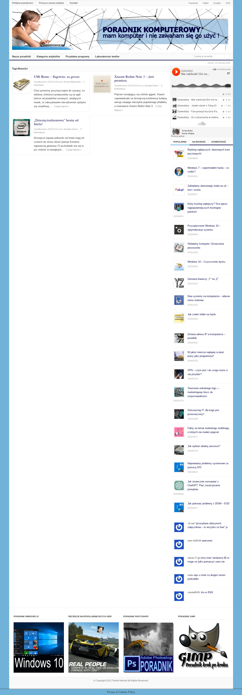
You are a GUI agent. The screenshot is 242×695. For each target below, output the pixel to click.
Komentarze (218, 142)
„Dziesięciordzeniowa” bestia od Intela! (56, 122)
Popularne (179, 142)
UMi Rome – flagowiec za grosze (57, 76)
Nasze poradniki (21, 56)
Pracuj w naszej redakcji (51, 3)
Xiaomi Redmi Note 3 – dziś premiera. (134, 78)
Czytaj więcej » (61, 106)
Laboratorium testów (107, 56)
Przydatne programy (77, 56)
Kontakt (74, 3)
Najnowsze (199, 142)
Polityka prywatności (22, 3)
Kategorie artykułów (48, 56)
